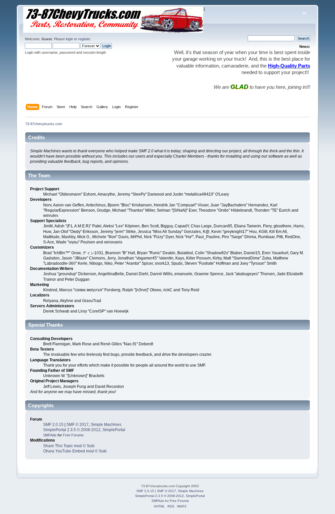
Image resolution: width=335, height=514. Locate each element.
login (69, 39)
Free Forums (73, 435)
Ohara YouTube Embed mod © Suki (75, 451)
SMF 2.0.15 (53, 424)
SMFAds (50, 435)
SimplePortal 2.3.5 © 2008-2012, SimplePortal (84, 430)
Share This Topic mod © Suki (69, 446)
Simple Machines (106, 424)
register (84, 39)
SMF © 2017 (77, 424)
